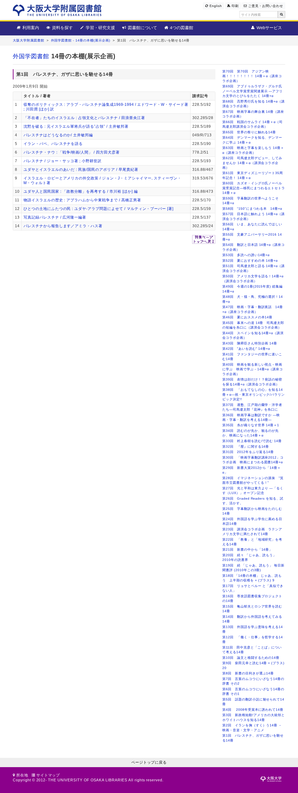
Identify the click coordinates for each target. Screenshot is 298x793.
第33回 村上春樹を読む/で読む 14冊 (252, 441)
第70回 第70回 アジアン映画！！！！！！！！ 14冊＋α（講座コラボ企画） (252, 76)
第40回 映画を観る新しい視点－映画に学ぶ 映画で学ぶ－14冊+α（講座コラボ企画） (252, 369)
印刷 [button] (234, 6)
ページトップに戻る (149, 762)
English (215, 6)
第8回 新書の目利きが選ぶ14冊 (248, 673)
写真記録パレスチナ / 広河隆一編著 (55, 217)
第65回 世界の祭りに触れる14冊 (249, 132)
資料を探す (62, 27)
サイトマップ (48, 775)
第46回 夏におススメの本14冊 (247, 317)
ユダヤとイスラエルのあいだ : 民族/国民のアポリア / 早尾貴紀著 (81, 170)
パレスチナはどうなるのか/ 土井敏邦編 (58, 135)
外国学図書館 (31, 56)
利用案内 (30, 27)
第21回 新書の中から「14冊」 (247, 549)
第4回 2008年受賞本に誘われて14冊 (252, 709)
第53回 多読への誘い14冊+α (246, 255)
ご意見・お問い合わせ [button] (265, 6)
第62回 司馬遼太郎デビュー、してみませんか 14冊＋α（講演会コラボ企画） (252, 162)
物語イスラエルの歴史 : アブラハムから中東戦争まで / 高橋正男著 (82, 200)
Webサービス (268, 27)
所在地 (22, 775)
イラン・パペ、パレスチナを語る (53, 144)
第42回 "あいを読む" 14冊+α (246, 348)
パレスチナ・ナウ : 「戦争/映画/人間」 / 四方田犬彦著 (72, 152)
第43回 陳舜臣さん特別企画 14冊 (249, 343)
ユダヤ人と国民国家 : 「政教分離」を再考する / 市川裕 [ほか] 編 (81, 191)
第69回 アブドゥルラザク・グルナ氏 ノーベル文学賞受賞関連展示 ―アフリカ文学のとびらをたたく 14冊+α (252, 91)
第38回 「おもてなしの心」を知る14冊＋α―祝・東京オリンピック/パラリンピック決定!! (253, 394)
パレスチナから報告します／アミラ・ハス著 (63, 226)
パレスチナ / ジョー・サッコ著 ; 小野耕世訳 (63, 161)
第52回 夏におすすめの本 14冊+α (250, 260)
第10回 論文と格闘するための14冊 (250, 657)
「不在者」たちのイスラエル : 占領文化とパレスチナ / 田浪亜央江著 (84, 118)
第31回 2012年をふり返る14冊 (248, 452)
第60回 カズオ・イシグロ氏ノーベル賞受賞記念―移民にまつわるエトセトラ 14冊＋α (253, 188)
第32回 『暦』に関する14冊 (245, 446)
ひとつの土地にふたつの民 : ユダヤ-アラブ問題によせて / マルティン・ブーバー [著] (98, 209)
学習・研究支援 (100, 27)
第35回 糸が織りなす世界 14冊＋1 (250, 425)
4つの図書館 (181, 27)
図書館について (142, 27)
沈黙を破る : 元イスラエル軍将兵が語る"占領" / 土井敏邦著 (76, 126)
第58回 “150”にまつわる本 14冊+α (252, 208)
